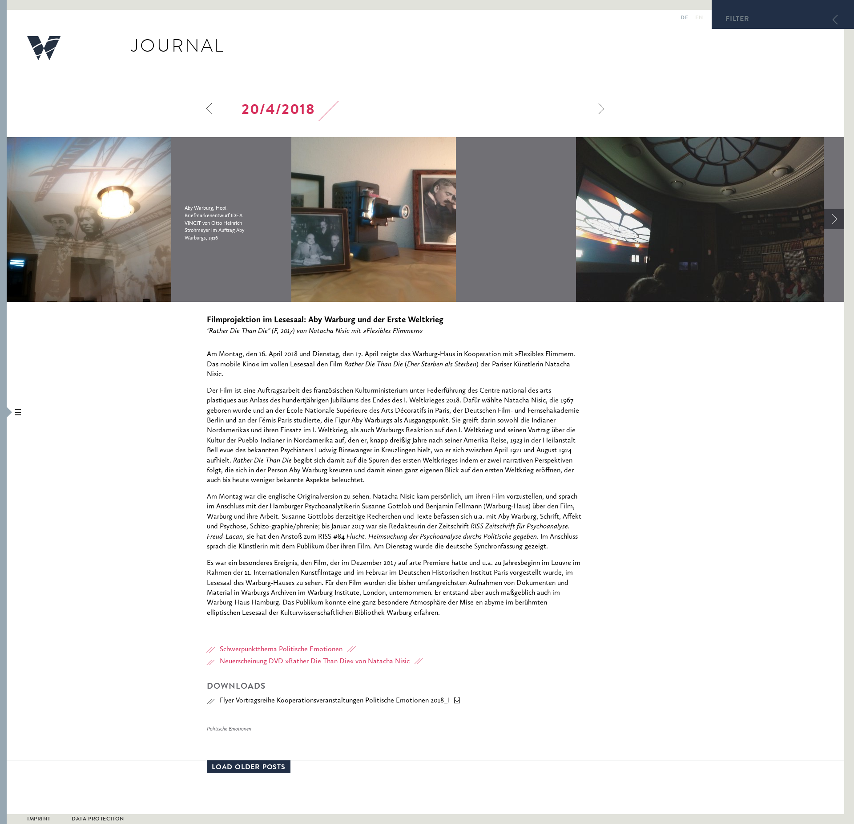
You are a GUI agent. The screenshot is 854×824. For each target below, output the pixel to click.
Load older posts (249, 767)
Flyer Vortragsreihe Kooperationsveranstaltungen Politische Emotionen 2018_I (335, 700)
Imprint (38, 819)
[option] (149, 219)
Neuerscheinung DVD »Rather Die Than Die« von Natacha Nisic (315, 661)
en (699, 18)
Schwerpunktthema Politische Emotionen (281, 649)
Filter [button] (737, 19)
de (684, 18)
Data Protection (98, 819)
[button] (3, 412)
